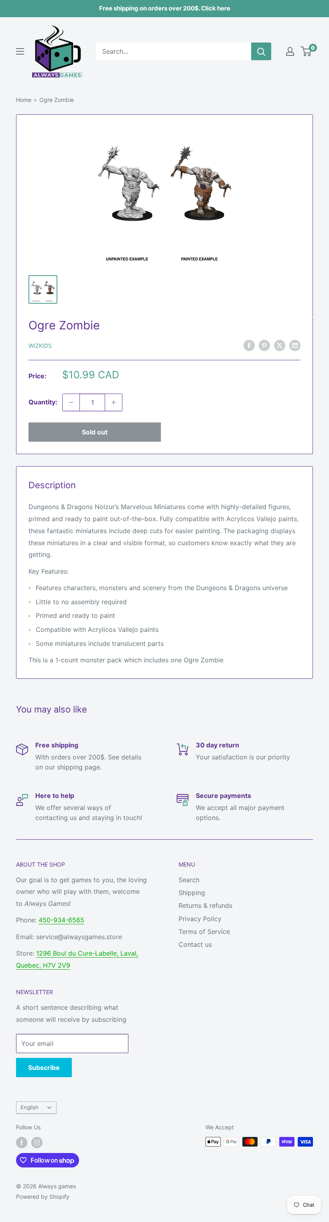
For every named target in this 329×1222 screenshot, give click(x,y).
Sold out (95, 432)
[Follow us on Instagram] (37, 1142)
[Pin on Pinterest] (264, 345)
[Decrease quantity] (71, 402)
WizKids (40, 345)
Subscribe (44, 1068)
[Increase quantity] (113, 402)
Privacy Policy (200, 919)
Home (23, 99)
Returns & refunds (205, 905)
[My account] (290, 51)
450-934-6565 (61, 920)
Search (189, 880)
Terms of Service (204, 932)
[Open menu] (20, 51)
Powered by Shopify (42, 1196)
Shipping (192, 893)
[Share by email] (295, 345)
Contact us (195, 944)
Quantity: (42, 402)
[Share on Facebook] (249, 345)
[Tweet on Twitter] (279, 345)
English (29, 1107)
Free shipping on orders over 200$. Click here (164, 8)
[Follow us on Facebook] (21, 1142)
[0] (306, 51)
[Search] (261, 51)
